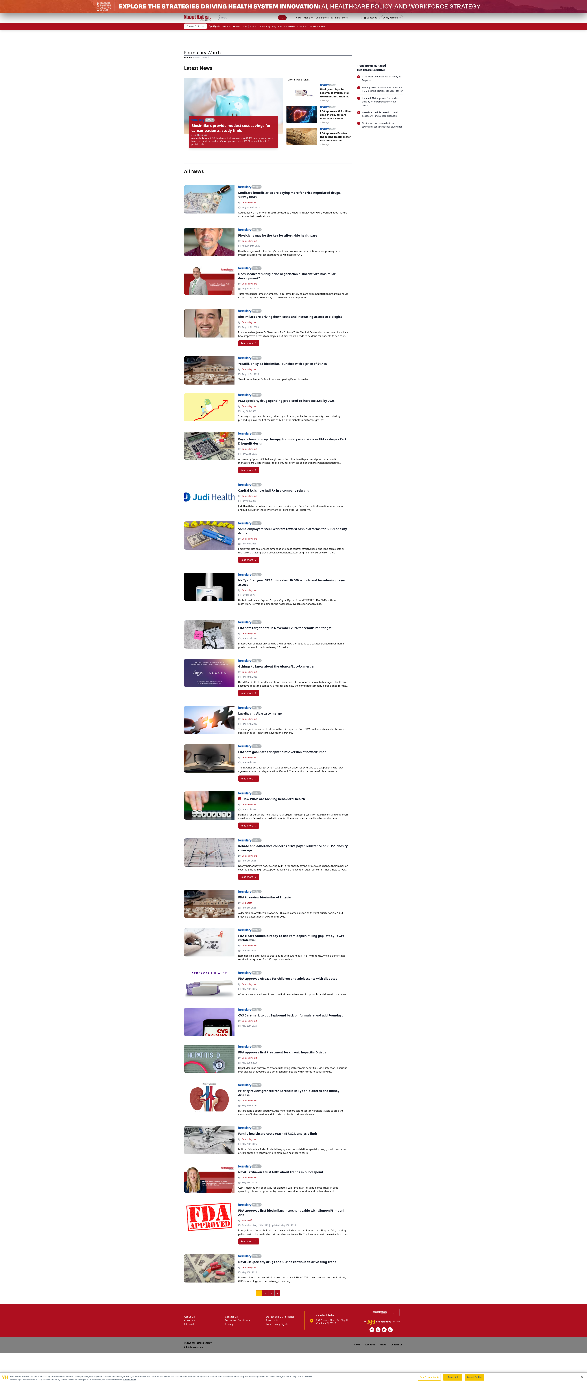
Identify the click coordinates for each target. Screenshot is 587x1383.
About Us (189, 1316)
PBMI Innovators (240, 26)
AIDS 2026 (226, 26)
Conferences (322, 17)
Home (187, 57)
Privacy (229, 1324)
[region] (293, 1377)
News (298, 17)
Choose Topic (193, 26)
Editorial (189, 1324)
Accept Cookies (474, 1377)
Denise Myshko (249, 202)
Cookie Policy (129, 1379)
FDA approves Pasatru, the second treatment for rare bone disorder (335, 136)
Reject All (453, 1377)
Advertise (189, 1320)
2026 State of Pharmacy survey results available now (272, 26)
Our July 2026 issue (317, 26)
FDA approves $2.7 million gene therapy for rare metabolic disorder (336, 114)
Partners (335, 17)
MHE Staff (247, 902)
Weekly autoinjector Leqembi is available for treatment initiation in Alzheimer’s (334, 93)
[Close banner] (583, 4)
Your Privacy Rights (277, 1324)
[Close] (582, 1377)
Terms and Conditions (237, 1320)
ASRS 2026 (301, 26)
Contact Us (231, 1316)
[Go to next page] (277, 1293)
